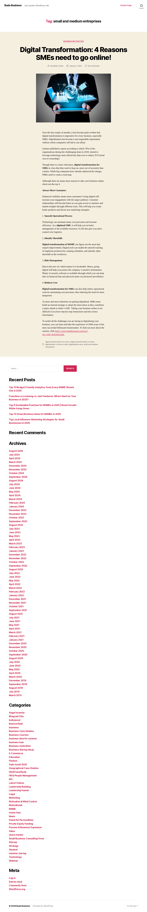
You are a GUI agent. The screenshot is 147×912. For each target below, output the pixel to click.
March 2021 (15, 632)
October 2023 (16, 517)
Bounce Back (16, 723)
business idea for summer (23, 738)
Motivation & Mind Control (23, 801)
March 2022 (15, 588)
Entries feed (15, 881)
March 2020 (15, 676)
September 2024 (18, 477)
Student (13, 849)
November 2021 (17, 602)
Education (14, 757)
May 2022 (14, 580)
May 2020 (14, 669)
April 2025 (14, 458)
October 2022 (16, 562)
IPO (11, 779)
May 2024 (14, 491)
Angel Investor (17, 712)
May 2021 (14, 625)
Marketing (14, 797)
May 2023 (14, 536)
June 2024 (15, 488)
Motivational (15, 805)
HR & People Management (23, 775)
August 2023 (16, 525)
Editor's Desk (58, 66)
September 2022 (18, 565)
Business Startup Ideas (21, 749)
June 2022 (14, 576)
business (14, 727)
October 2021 (16, 606)
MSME (12, 809)
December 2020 (17, 643)
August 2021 (16, 614)
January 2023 (16, 551)
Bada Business (13, 5)
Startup (13, 842)
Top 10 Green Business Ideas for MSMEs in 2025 (35, 414)
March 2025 (15, 462)
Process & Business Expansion (25, 827)
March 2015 (15, 695)
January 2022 (16, 595)
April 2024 (14, 495)
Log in (12, 878)
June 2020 (15, 665)
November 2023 (17, 514)
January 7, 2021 (75, 66)
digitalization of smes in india (56, 344)
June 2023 (14, 532)
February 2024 (17, 502)
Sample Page (126, 5)
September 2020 (18, 654)
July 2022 (14, 573)
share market (16, 834)
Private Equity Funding (21, 823)
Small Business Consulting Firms (26, 838)
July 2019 (14, 691)
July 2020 (14, 662)
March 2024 (15, 499)
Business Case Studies (21, 731)
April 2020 (14, 673)
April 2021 (14, 628)
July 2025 (14, 454)
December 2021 (17, 599)
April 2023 (14, 539)
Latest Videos (16, 783)
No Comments (93, 66)
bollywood (14, 720)
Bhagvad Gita (16, 716)
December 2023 (17, 510)
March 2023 (15, 543)
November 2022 (17, 558)
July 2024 (14, 484)
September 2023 (18, 521)
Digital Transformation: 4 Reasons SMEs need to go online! (73, 53)
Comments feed (17, 885)
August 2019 (16, 688)
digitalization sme (76, 344)
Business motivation (73, 41)
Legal (12, 794)
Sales (12, 831)
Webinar (13, 860)
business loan (16, 742)
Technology (15, 857)
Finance (13, 760)
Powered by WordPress (43, 906)
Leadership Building (20, 786)
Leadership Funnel (19, 790)
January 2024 (16, 506)
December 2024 (17, 465)
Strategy (13, 846)
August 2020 (16, 658)
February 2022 (17, 591)
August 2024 (16, 480)
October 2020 (16, 651)
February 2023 (17, 547)
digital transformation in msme (82, 342)
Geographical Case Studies (24, 768)
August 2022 (16, 569)
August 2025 (16, 451)
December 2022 (17, 554)
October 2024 (16, 473)
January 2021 (16, 639)
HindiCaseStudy (17, 772)
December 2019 (17, 680)
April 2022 (14, 584)
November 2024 (17, 469)
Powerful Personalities (21, 820)
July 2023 (14, 528)
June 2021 (14, 621)
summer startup (17, 853)
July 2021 (14, 617)
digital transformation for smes (57, 342)
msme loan (15, 812)
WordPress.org (17, 889)
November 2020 (17, 647)
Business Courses (19, 735)
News (12, 816)
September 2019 (18, 684)
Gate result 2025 (18, 764)
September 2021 (18, 610)
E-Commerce (16, 753)
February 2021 (17, 636)
